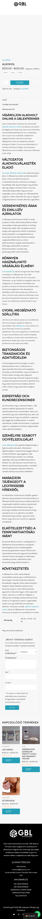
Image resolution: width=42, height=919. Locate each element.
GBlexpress (20, 326)
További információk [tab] (10, 104)
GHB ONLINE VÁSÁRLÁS (21, 887)
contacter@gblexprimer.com (21, 869)
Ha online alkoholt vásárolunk (13, 173)
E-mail (8, 683)
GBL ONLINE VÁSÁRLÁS (21, 884)
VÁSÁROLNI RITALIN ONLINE (21, 893)
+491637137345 (21, 866)
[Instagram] (18, 914)
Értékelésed (11, 657)
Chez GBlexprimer (9, 445)
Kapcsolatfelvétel (21, 896)
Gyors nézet (9, 760)
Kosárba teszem (20, 82)
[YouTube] (14, 914)
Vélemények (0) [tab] (8, 109)
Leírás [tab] (4, 100)
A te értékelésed (11, 652)
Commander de (8, 271)
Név (7, 672)
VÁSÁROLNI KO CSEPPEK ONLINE (21, 890)
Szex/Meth (6, 60)
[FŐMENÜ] (21, 11)
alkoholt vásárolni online (11, 127)
